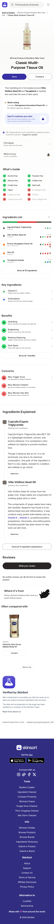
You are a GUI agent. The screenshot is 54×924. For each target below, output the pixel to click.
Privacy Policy (27, 886)
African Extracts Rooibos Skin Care (31, 13)
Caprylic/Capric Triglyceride (18, 423)
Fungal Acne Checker (27, 806)
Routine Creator (27, 787)
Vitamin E (12, 517)
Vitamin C (24, 517)
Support (27, 868)
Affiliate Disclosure (27, 882)
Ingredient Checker (27, 792)
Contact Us (27, 872)
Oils (3, 15)
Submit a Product (27, 846)
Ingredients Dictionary (27, 841)
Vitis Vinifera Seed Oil (22, 482)
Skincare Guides (27, 827)
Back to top (27, 667)
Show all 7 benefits (27, 356)
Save (14, 76)
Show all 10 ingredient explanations (27, 546)
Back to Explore (8, 13)
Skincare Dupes (27, 801)
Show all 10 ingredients (27, 270)
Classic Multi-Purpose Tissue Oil (21, 15)
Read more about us (12, 711)
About (27, 863)
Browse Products (27, 832)
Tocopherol (30, 91)
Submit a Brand (27, 851)
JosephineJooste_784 (44, 722)
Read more (14, 474)
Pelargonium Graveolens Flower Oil (30, 105)
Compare (39, 76)
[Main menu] (48, 4)
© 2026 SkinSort (27, 917)
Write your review (27, 566)
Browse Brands (27, 837)
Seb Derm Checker (27, 815)
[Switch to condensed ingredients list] (49, 217)
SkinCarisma (27, 906)
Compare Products (27, 796)
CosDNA (27, 901)
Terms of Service (27, 877)
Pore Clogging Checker (27, 810)
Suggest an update (29, 135)
